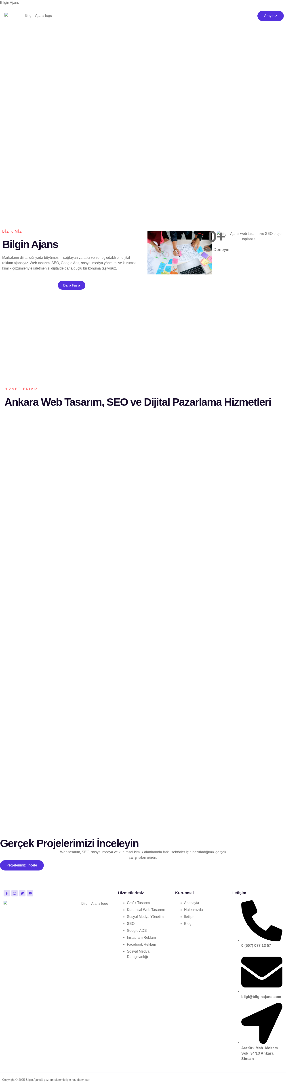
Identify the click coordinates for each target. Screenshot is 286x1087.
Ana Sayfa (95, 18)
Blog (110, 38)
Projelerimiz (96, 28)
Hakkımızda (124, 28)
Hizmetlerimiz (123, 18)
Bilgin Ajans (9, 2)
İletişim (128, 38)
